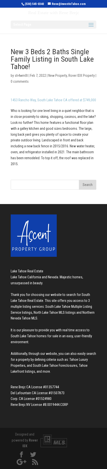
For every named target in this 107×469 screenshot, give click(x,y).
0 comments (20, 81)
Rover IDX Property (81, 76)
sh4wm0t (21, 76)
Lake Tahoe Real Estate (27, 271)
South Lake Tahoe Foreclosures (55, 365)
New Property (57, 76)
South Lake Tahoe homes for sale (34, 336)
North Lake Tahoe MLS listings (55, 312)
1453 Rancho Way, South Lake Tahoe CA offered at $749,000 (53, 100)
